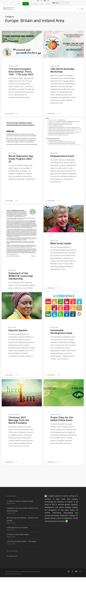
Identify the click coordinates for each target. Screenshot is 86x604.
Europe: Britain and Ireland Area (17, 34)
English (57, 3)
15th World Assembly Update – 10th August (21, 541)
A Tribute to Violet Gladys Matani (18, 534)
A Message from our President (17, 527)
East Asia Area (10, 121)
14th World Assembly (54, 34)
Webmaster (51, 114)
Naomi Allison (10, 114)
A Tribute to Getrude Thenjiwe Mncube (20, 501)
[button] (82, 9)
